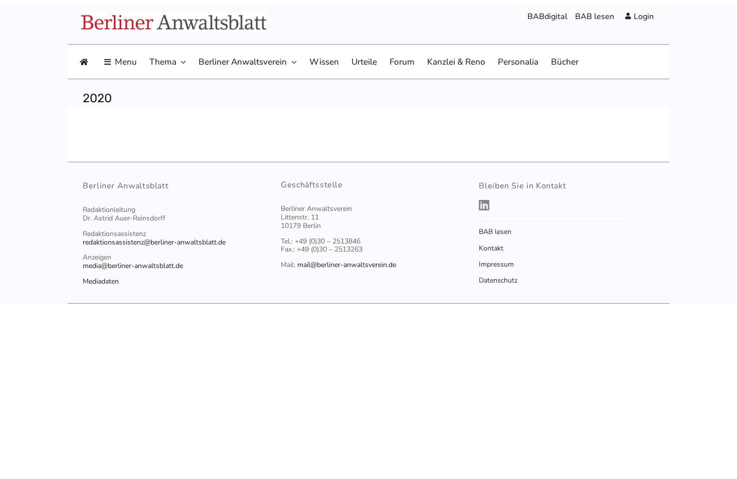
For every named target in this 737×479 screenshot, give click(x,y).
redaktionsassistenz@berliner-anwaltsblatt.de (154, 242)
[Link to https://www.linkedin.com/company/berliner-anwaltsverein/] (564, 205)
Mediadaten (101, 281)
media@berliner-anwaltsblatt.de (133, 266)
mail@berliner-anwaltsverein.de (346, 265)
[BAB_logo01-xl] (173, 17)
